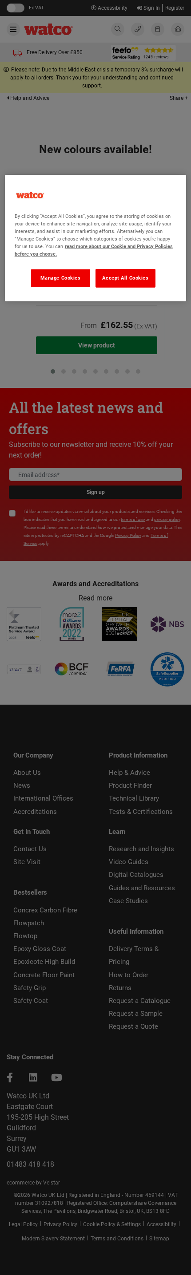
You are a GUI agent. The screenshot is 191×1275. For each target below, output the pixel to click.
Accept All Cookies (125, 278)
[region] (96, 238)
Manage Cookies (60, 278)
